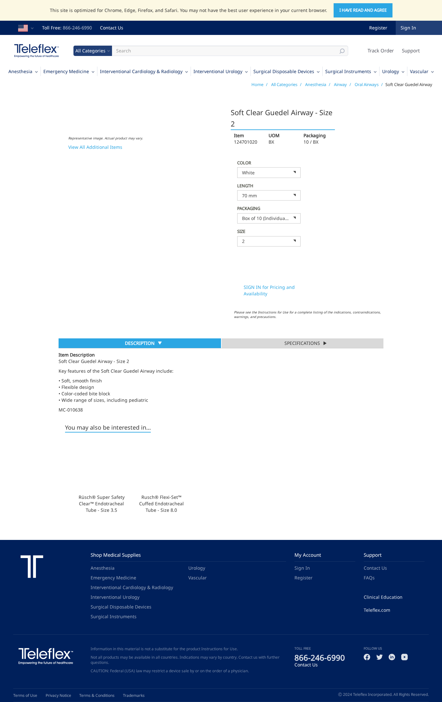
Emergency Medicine (66, 71)
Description (140, 344)
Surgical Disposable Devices (283, 71)
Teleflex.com (377, 610)
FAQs (369, 578)
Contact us (248, 657)
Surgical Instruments (348, 71)
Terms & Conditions (97, 695)
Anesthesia (20, 71)
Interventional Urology (217, 71)
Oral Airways (367, 84)
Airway (340, 84)
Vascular (419, 71)
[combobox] (269, 172)
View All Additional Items (95, 147)
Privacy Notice (58, 695)
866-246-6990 (77, 28)
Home (257, 84)
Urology (390, 71)
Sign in (408, 28)
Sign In (302, 568)
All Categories (284, 84)
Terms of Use (25, 695)
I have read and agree (363, 10)
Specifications (302, 343)
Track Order (381, 50)
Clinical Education (383, 597)
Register (378, 28)
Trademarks (134, 695)
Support (411, 50)
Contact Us (111, 28)
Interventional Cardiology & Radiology (141, 71)
